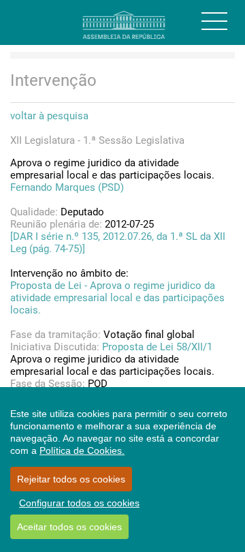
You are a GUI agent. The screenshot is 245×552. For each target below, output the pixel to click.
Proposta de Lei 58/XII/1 (157, 347)
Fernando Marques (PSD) (67, 187)
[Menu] (214, 21)
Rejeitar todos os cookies (71, 479)
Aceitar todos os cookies (69, 526)
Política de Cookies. (82, 450)
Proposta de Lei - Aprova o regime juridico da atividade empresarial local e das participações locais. (117, 297)
